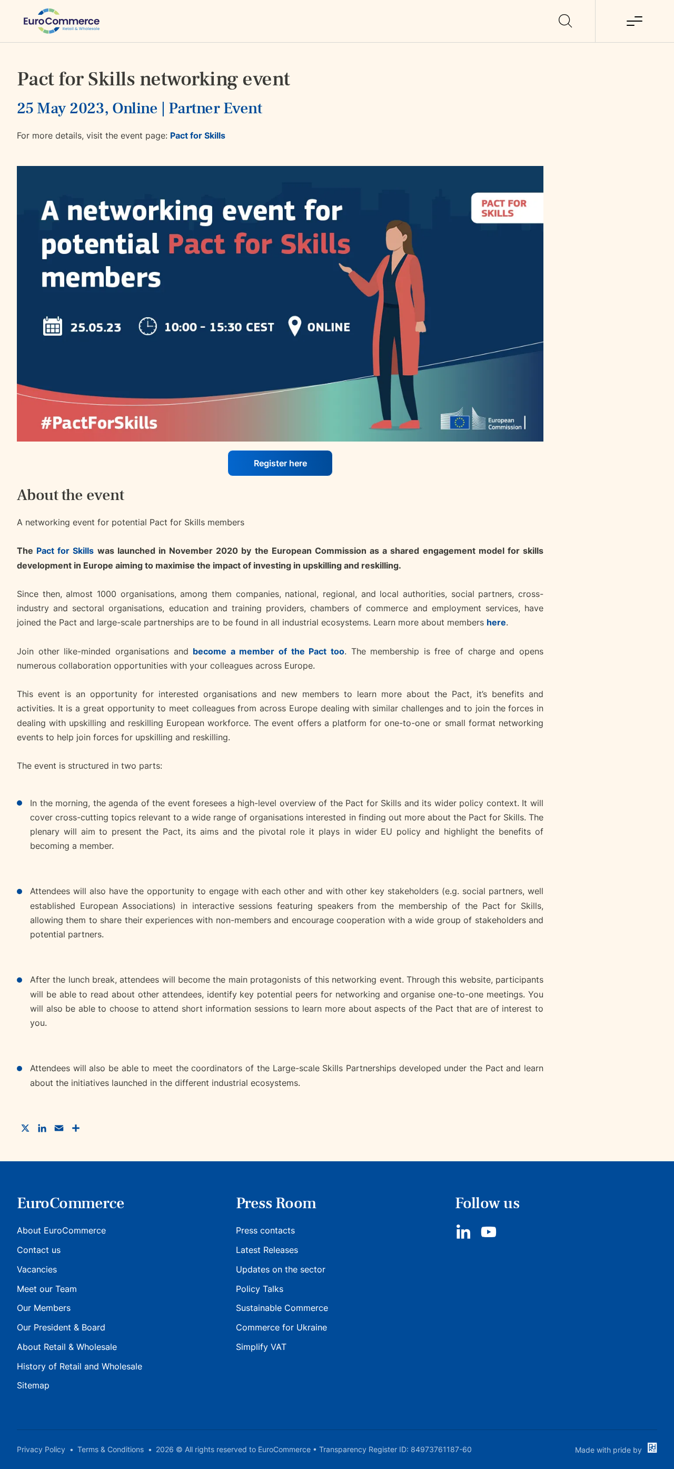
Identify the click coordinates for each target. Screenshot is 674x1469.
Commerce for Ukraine (281, 1327)
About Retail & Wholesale (67, 1346)
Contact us (39, 1250)
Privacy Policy (41, 1449)
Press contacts (265, 1230)
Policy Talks (259, 1289)
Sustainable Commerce (282, 1307)
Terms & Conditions (110, 1449)
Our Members (44, 1307)
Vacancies (37, 1269)
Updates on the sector (280, 1269)
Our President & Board (61, 1327)
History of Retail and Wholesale (79, 1366)
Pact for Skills (197, 135)
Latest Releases (267, 1250)
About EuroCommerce (61, 1230)
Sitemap (33, 1385)
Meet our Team (47, 1289)
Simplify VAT (261, 1346)
